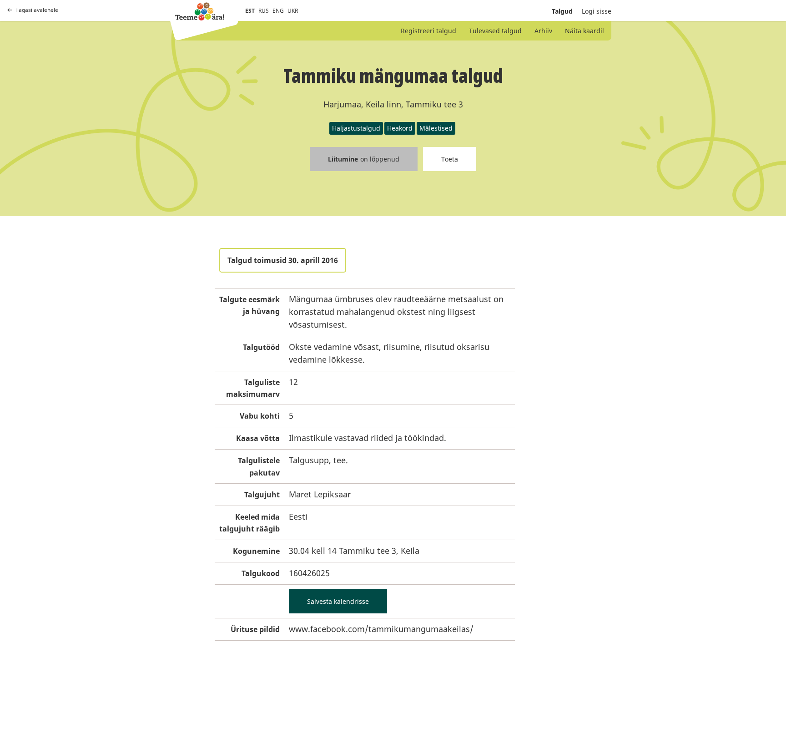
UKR (292, 11)
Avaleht (200, 11)
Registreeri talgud (428, 30)
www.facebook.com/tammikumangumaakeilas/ (381, 628)
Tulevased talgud (495, 30)
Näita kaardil (584, 30)
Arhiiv (543, 30)
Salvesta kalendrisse (338, 601)
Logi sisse (596, 11)
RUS (263, 11)
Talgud (562, 11)
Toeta (449, 159)
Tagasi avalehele (36, 10)
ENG (278, 11)
